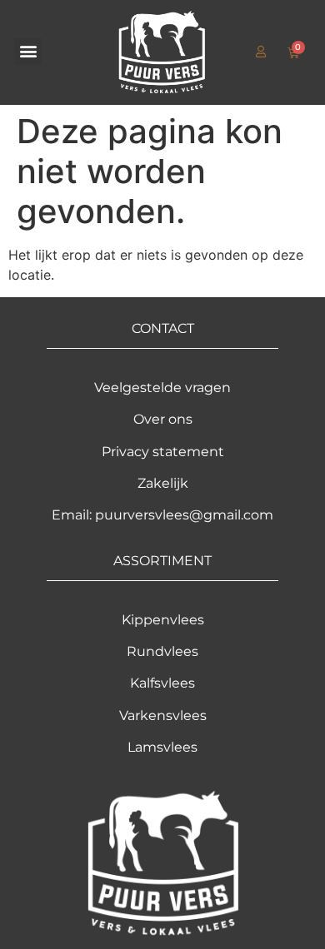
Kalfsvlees (162, 683)
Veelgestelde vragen (162, 387)
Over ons (162, 419)
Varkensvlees (163, 715)
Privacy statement (163, 452)
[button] (28, 51)
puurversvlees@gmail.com (184, 515)
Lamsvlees (163, 747)
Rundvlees (162, 651)
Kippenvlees (163, 620)
